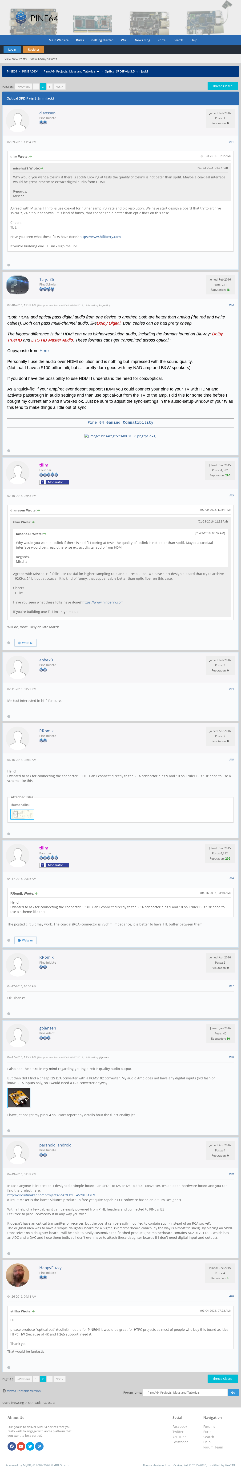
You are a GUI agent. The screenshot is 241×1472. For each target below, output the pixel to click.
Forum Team (213, 1447)
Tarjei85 (46, 279)
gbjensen (47, 1028)
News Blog (142, 40)
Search (178, 40)
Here (44, 350)
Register (33, 49)
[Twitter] (30, 1446)
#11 (231, 141)
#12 (231, 304)
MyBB (27, 1465)
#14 (231, 688)
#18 (231, 1056)
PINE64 (12, 71)
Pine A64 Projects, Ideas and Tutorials (70, 71)
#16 (231, 878)
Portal (162, 40)
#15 (231, 759)
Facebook (180, 1426)
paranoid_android (55, 1145)
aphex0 (46, 660)
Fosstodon (181, 1442)
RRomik (46, 730)
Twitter (178, 1431)
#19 (231, 1173)
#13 (231, 495)
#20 (231, 1296)
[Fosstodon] (39, 1446)
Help (194, 40)
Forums (209, 1426)
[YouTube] (21, 1446)
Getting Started (102, 40)
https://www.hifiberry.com (100, 236)
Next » (59, 86)
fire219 (230, 1465)
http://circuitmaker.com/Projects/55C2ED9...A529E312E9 (51, 1195)
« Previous (23, 86)
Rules (80, 40)
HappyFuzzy (50, 1267)
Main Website (58, 40)
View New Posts (15, 59)
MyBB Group (59, 1465)
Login (12, 49)
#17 (231, 986)
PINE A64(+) (30, 71)
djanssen (47, 113)
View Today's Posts (43, 59)
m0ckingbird (179, 1465)
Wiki (124, 40)
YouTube (179, 1437)
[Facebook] (12, 1446)
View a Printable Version (24, 1391)
